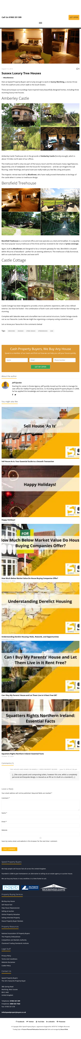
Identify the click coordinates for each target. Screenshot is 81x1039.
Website (4, 830)
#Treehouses (42, 331)
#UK (51, 331)
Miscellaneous (8, 78)
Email (4, 822)
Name (4, 813)
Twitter (31, 1022)
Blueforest (32, 174)
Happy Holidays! (8, 520)
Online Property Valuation (11, 914)
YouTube (40, 1022)
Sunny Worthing (57, 82)
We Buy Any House (8, 901)
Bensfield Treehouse (10, 241)
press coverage (72, 244)
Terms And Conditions (9, 959)
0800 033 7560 (15, 1004)
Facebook (20, 1022)
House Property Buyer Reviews (12, 921)
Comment (6, 798)
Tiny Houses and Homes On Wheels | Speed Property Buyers (33, 769)
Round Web (64, 1029)
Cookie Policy (6, 966)
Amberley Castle (48, 156)
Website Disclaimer (8, 962)
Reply (77, 769)
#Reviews (11, 331)
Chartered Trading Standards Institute (15, 943)
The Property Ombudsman (11, 937)
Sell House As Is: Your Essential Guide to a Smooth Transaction (28, 461)
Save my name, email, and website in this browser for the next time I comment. (29, 841)
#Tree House (30, 331)
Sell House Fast (7, 905)
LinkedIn (51, 1022)
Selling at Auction (8, 911)
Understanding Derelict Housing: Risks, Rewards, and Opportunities (30, 637)
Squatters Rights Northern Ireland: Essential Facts (23, 754)
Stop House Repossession (11, 908)
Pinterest (61, 1022)
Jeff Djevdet (17, 383)
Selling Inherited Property (11, 918)
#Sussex (21, 331)
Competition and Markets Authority (14, 940)
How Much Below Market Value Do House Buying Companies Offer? (30, 578)
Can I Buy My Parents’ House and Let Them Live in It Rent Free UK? (29, 695)
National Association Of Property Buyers (16, 933)
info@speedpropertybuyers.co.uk (14, 1012)
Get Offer (74, 17)
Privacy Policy (6, 956)
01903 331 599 (15, 1001)
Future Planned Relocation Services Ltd (34, 1029)
